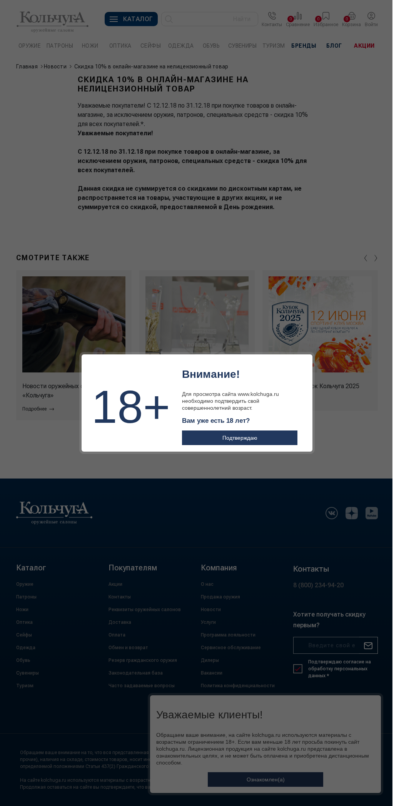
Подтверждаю (239, 438)
